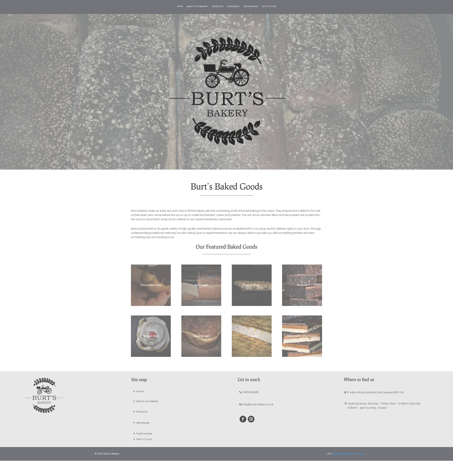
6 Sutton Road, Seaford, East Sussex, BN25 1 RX (375, 392)
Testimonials (144, 433)
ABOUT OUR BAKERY (197, 6)
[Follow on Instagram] (251, 419)
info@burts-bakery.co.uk (258, 404)
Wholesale (142, 423)
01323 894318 (250, 392)
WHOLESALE (233, 6)
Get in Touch (144, 439)
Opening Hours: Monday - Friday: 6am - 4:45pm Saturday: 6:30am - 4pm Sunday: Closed (384, 406)
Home (140, 391)
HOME (180, 6)
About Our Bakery (147, 401)
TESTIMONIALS (250, 6)
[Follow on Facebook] (243, 419)
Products (142, 411)
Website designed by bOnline (348, 454)
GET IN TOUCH (269, 6)
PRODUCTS (217, 6)
